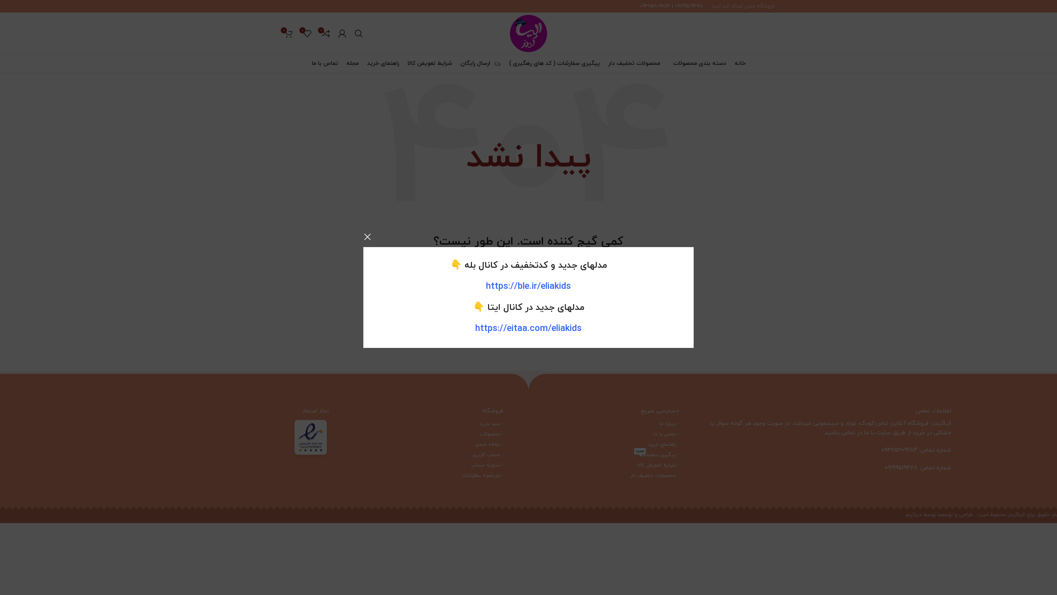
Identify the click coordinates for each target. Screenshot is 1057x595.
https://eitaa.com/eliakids (528, 328)
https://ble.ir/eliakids (528, 286)
